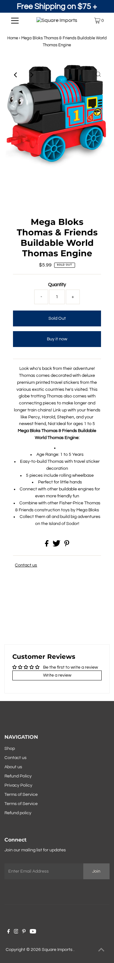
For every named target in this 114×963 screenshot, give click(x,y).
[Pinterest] (24, 932)
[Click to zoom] (98, 75)
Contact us (26, 565)
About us (13, 767)
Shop (9, 748)
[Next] (31, 75)
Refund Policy (18, 776)
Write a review (57, 675)
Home (12, 38)
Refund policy (17, 813)
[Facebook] (8, 932)
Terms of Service (21, 794)
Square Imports (57, 949)
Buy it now (57, 339)
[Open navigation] (15, 21)
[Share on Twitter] (57, 545)
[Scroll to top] (101, 950)
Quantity (57, 284)
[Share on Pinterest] (66, 545)
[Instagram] (16, 932)
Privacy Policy (18, 785)
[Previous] (16, 75)
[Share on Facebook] (47, 545)
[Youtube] (33, 932)
